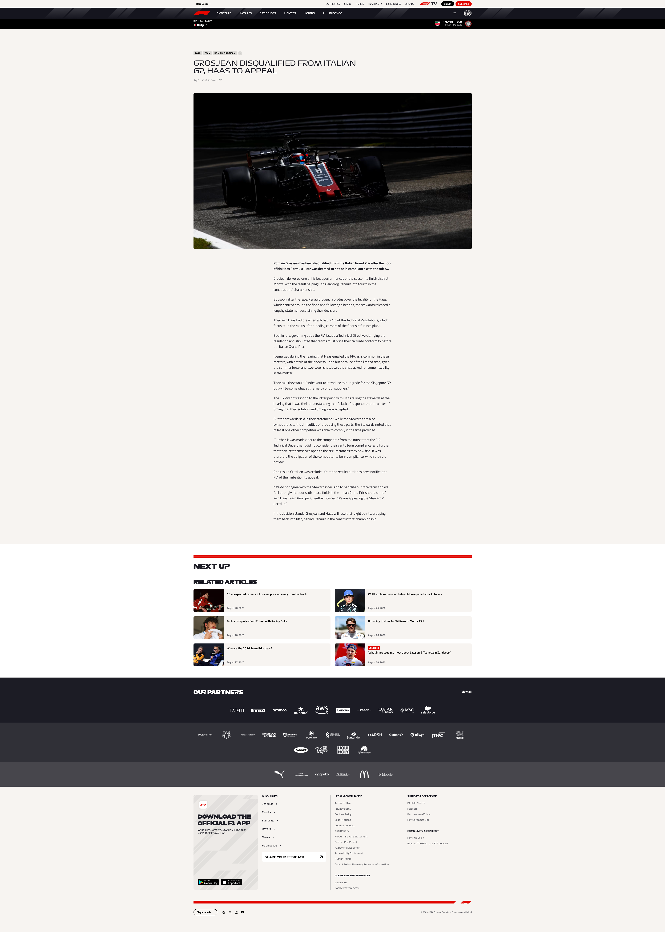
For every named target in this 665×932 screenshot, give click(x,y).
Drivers (290, 13)
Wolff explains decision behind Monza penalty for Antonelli (405, 594)
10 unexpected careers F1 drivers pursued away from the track (267, 594)
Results (246, 13)
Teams (309, 13)
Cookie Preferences (346, 888)
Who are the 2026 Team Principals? (249, 648)
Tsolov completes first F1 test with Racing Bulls (257, 621)
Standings (268, 13)
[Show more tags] (240, 53)
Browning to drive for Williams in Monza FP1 (396, 621)
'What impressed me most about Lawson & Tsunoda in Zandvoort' (409, 652)
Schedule (224, 13)
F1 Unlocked (332, 13)
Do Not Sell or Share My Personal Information (362, 865)
